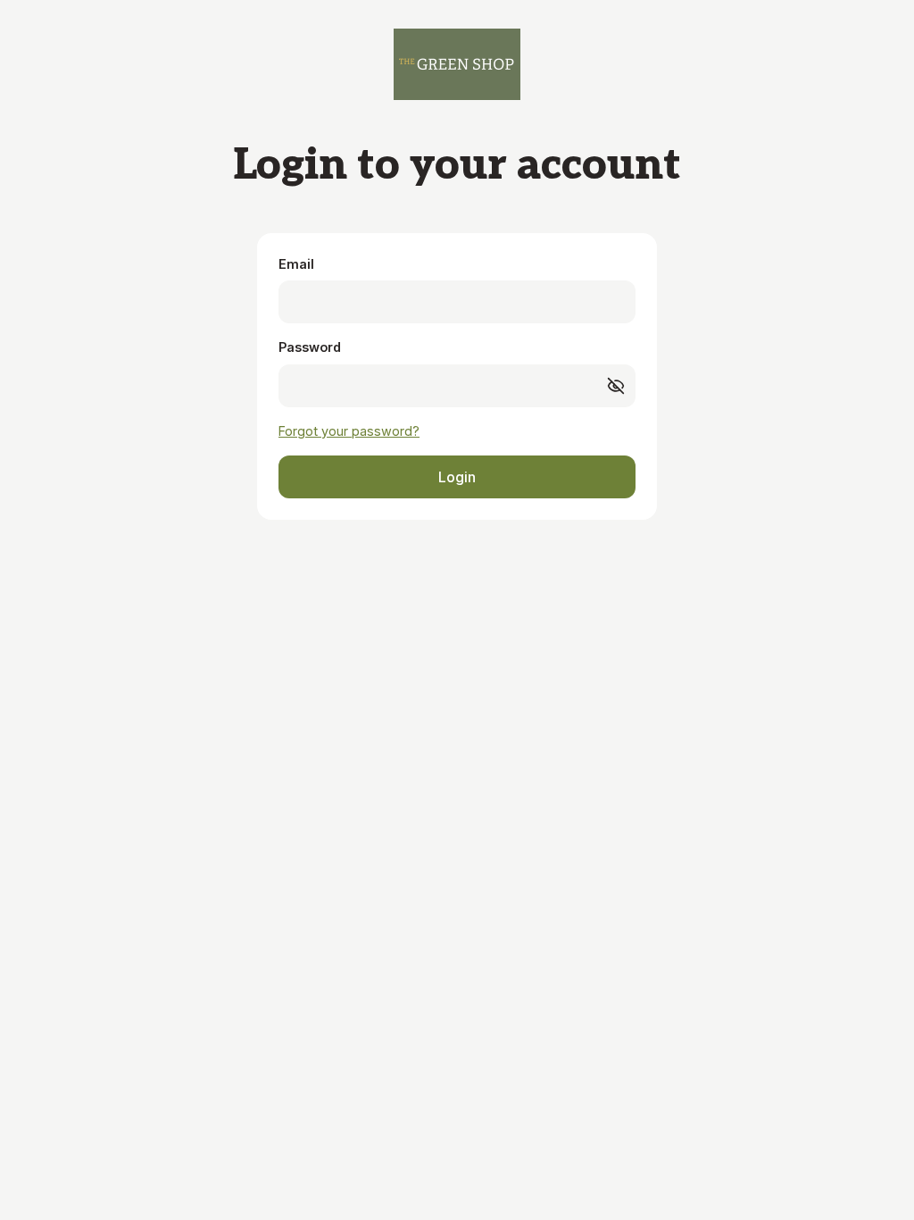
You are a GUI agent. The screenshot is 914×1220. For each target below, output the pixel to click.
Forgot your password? (349, 431)
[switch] (616, 385)
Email (296, 264)
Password (309, 347)
